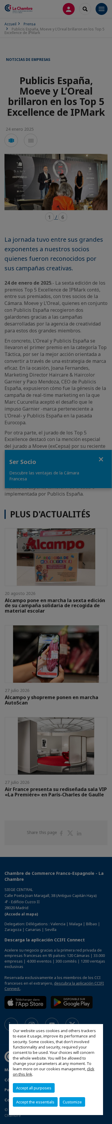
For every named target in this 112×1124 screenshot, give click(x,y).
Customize (72, 1102)
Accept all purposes (33, 1088)
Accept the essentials (35, 1102)
